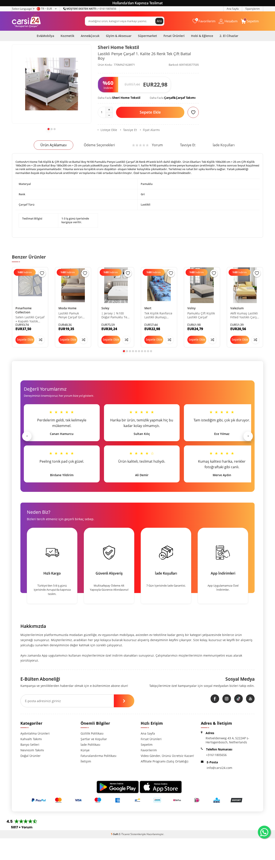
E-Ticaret (124, 834)
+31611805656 (91, 9)
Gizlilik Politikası (92, 733)
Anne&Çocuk (90, 36)
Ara (159, 21)
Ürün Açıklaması (53, 145)
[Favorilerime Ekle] (42, 273)
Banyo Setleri (29, 745)
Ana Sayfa (233, 9)
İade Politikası (90, 745)
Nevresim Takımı (32, 750)
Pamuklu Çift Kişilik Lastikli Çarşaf (201, 315)
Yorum (157, 145)
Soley (105, 308)
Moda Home (67, 308)
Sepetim (147, 745)
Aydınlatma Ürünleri (35, 733)
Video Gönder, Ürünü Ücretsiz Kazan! (167, 756)
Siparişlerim (252, 9)
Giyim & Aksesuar (118, 36)
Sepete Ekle (150, 112)
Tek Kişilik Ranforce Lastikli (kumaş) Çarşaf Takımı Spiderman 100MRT (158, 315)
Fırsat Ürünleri (174, 36)
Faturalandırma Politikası (98, 756)
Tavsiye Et (130, 130)
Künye (85, 750)
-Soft (115, 834)
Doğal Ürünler (30, 756)
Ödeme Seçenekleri (99, 145)
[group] (51, 84)
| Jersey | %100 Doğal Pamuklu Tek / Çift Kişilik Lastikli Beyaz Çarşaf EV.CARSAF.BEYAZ (116, 315)
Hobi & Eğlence (202, 36)
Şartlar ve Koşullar (94, 739)
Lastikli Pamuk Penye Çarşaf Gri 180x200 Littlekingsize (70, 315)
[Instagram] (226, 698)
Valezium (237, 308)
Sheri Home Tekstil (118, 47)
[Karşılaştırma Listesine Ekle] (41, 340)
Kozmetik (67, 36)
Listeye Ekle (109, 130)
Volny (191, 308)
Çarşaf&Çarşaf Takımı (180, 98)
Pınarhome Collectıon (23, 310)
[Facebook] (215, 698)
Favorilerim (149, 750)
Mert (147, 308)
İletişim (86, 761)
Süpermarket (147, 36)
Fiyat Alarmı (151, 130)
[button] (48, 129)
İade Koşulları (224, 145)
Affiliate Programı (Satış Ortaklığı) (164, 761)
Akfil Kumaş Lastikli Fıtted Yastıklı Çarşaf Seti (245, 315)
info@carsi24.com (219, 768)
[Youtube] (250, 698)
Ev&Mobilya (45, 36)
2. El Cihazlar (229, 36)
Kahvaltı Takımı (31, 739)
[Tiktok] (238, 698)
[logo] (26, 21)
